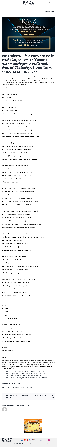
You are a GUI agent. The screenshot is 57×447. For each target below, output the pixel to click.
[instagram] (49, 440)
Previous (47, 11)
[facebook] (46, 440)
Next (52, 11)
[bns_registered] (34, 439)
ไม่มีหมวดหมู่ (23, 387)
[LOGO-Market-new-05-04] (28, 1)
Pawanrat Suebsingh (8, 387)
